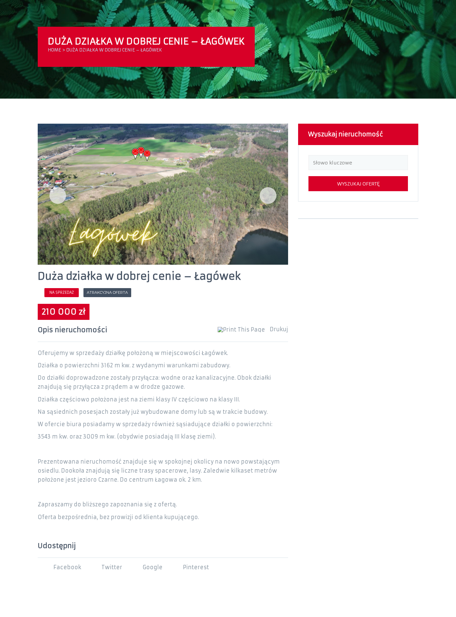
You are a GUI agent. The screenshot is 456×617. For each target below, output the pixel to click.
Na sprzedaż (61, 292)
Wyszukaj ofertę (358, 184)
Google (153, 567)
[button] (57, 195)
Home (54, 50)
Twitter (111, 567)
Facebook (67, 567)
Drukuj (278, 329)
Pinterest (196, 567)
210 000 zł (63, 312)
